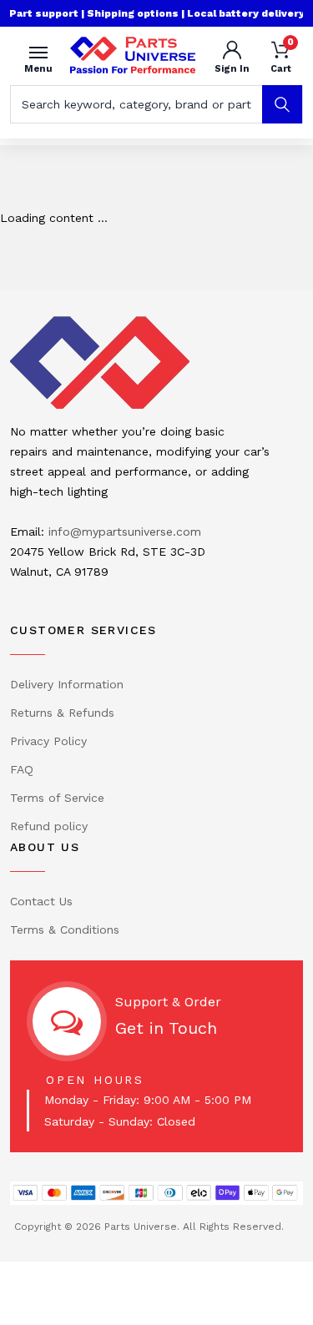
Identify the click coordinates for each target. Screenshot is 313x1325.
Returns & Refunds (62, 712)
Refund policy (49, 826)
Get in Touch (166, 1028)
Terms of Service (57, 797)
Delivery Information (67, 684)
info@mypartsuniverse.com (124, 531)
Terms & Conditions (64, 929)
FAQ (21, 769)
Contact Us (41, 901)
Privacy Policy (48, 741)
